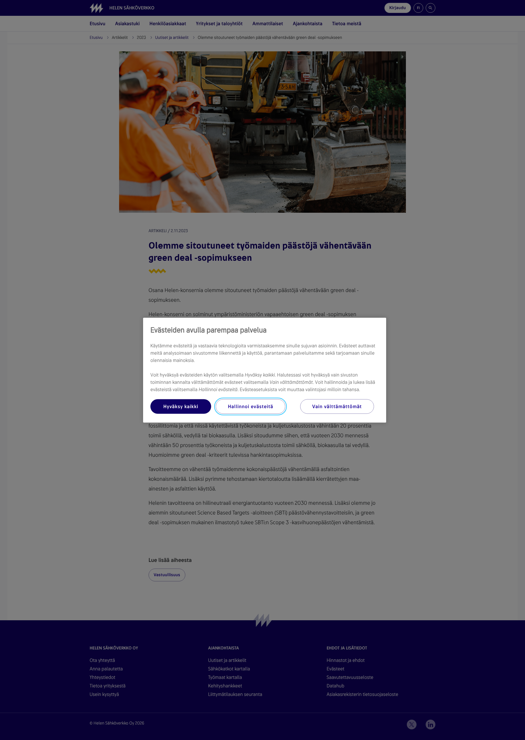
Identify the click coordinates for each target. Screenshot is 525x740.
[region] (264, 370)
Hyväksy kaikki (180, 406)
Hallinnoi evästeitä (250, 406)
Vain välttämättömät (337, 406)
